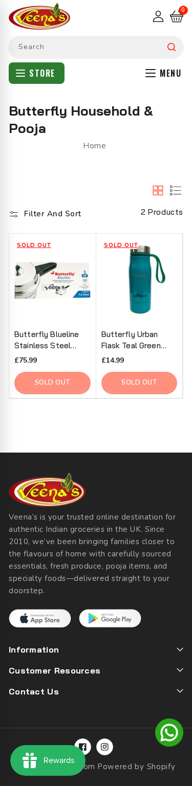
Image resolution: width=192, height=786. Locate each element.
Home (94, 146)
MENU (170, 73)
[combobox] (96, 47)
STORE (42, 73)
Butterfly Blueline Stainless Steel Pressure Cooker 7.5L (46, 340)
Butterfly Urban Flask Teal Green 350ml (131, 340)
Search (171, 47)
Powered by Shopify (136, 766)
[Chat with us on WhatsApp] (169, 734)
